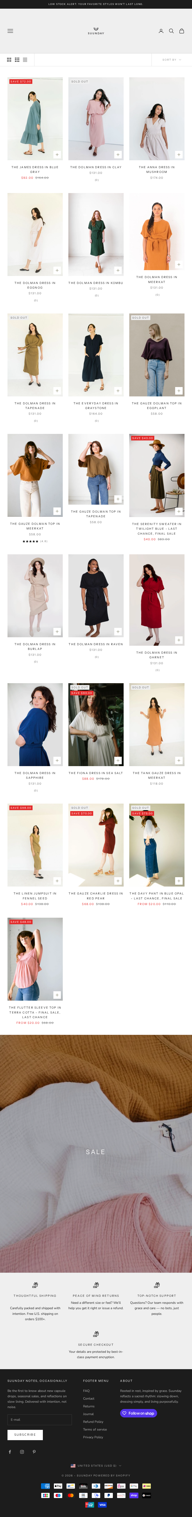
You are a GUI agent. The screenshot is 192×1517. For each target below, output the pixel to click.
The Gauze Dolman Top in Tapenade (96, 514)
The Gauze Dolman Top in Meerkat (35, 526)
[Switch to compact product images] (25, 59)
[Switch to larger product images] (9, 59)
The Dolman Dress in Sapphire (35, 775)
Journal (88, 1414)
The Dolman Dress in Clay (96, 167)
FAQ (86, 1391)
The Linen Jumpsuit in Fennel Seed (35, 896)
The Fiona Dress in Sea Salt (96, 773)
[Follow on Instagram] (22, 1452)
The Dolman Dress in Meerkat (156, 279)
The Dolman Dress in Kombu (95, 283)
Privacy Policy (93, 1437)
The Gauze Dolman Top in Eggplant (157, 406)
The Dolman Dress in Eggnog (35, 285)
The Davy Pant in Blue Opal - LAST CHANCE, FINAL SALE (156, 896)
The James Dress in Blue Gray (35, 169)
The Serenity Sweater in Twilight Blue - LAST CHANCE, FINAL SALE (157, 528)
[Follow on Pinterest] (34, 1452)
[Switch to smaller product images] (17, 59)
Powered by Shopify (112, 1475)
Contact (88, 1398)
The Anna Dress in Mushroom (157, 169)
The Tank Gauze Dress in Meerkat (157, 775)
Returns (89, 1406)
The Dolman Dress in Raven (96, 644)
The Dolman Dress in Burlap (35, 646)
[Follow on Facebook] (9, 1452)
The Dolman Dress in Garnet (156, 655)
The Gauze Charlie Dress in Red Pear (96, 896)
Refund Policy (93, 1422)
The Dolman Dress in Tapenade (35, 406)
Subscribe (25, 1435)
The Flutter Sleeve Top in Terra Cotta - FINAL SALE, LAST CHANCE (35, 1012)
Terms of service (95, 1429)
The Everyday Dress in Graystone (96, 406)
